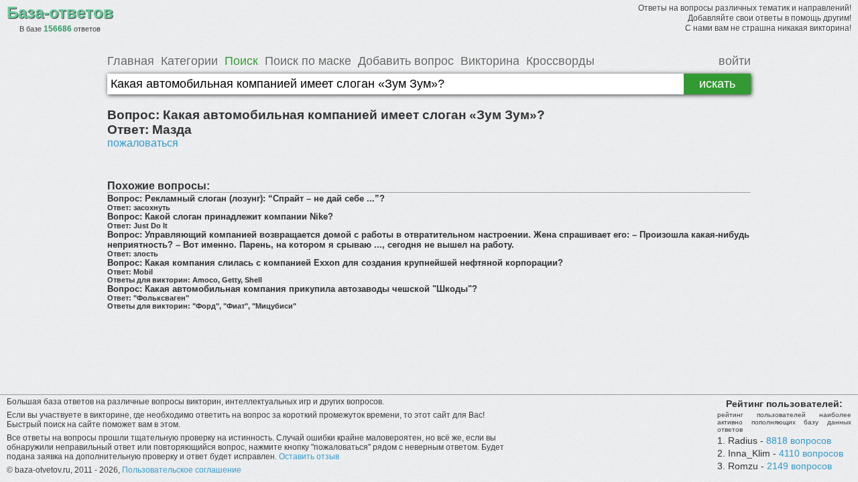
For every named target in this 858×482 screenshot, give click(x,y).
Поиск (241, 61)
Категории (189, 61)
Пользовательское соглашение (181, 470)
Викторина (490, 61)
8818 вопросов (798, 440)
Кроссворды (560, 61)
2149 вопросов (799, 466)
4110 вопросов (811, 453)
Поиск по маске (308, 61)
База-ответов (60, 12)
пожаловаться (142, 143)
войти (735, 61)
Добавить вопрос (406, 61)
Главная (130, 61)
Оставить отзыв (309, 456)
